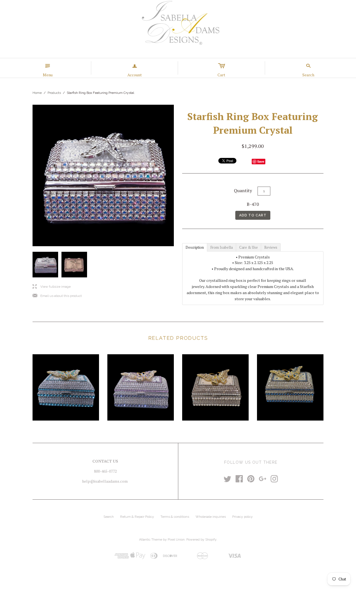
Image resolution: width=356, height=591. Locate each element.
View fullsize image (52, 286)
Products (54, 93)
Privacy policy (242, 517)
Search (108, 517)
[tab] (194, 247)
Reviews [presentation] (270, 247)
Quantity (243, 190)
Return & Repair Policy (137, 517)
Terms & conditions (174, 517)
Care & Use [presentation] (248, 247)
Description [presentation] (195, 247)
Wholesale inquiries (211, 517)
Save (260, 161)
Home (37, 93)
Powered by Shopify (201, 539)
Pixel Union (176, 539)
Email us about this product (57, 296)
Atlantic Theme (150, 539)
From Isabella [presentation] (221, 247)
